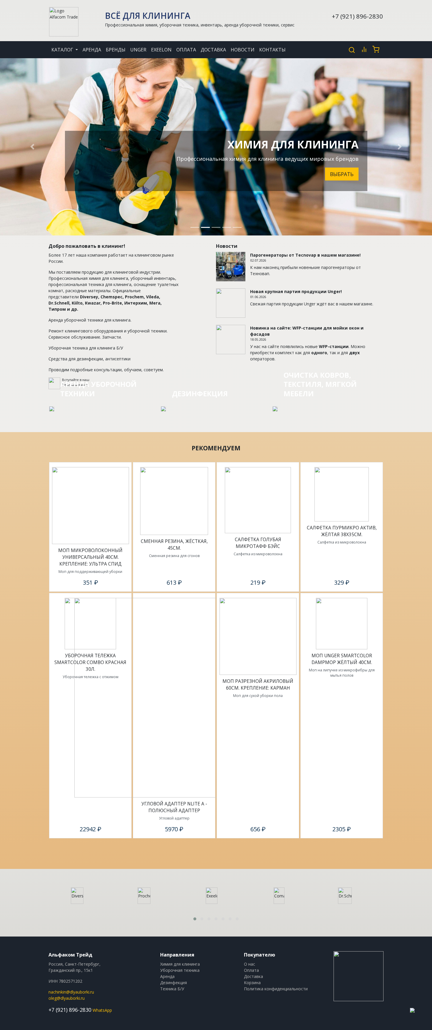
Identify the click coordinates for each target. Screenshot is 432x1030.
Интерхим (135, 303)
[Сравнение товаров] (364, 49)
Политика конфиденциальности (276, 988)
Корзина (252, 982)
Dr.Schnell (58, 303)
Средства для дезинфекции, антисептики (89, 359)
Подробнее (94, 203)
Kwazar (93, 303)
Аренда (92, 49)
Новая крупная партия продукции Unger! (296, 291)
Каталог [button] (62, 49)
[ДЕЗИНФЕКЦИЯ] (163, 408)
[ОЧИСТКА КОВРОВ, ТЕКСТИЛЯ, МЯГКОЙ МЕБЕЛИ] (275, 408)
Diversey (89, 297)
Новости (242, 49)
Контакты (272, 49)
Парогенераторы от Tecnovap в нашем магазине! (305, 255)
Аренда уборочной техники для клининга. (89, 320)
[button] (32, 146)
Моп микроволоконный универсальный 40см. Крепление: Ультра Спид (90, 557)
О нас (249, 964)
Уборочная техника (180, 970)
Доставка (213, 49)
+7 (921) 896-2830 (357, 16)
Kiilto (77, 303)
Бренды (115, 49)
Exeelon (161, 49)
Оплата (186, 49)
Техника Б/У (172, 988)
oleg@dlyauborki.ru (66, 998)
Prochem (134, 297)
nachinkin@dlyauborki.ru (71, 992)
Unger (138, 49)
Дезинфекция (173, 982)
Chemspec (112, 297)
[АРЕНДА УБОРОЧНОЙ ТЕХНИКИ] (51, 408)
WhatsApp (102, 1010)
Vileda (152, 297)
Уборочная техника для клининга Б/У (85, 348)
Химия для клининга (180, 964)
